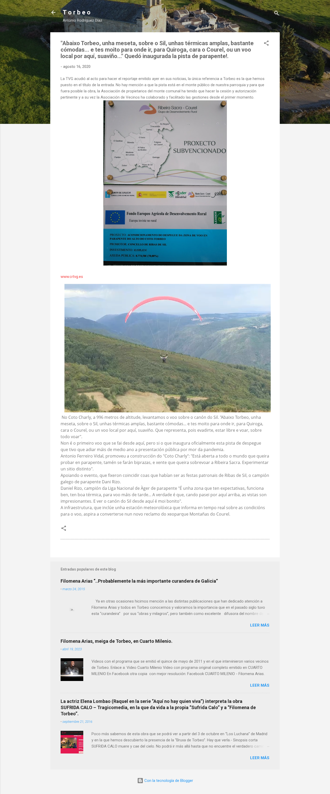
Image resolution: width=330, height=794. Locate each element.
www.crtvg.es (72, 276)
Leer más (259, 625)
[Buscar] (277, 14)
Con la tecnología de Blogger (168, 780)
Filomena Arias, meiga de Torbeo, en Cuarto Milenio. (116, 641)
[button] (266, 44)
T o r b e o (76, 12)
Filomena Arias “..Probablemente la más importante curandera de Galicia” (139, 581)
